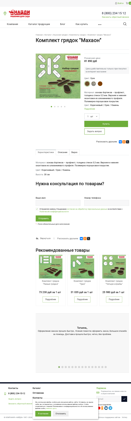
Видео (74, 152)
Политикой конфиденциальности (54, 212)
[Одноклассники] (123, 141)
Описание (62, 152)
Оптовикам (38, 393)
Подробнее (89, 109)
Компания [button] (12, 24)
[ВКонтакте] (120, 141)
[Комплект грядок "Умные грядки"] (50, 267)
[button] (100, 24)
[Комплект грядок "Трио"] (82, 267)
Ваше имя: (41, 198)
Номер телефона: (92, 198)
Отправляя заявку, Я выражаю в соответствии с (81, 210)
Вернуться (45, 238)
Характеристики (46, 152)
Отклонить (61, 413)
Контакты (13, 388)
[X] (127, 141)
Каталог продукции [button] (39, 24)
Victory (124, 417)
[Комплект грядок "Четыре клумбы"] (114, 267)
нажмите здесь (51, 408)
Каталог (37, 388)
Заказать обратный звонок (115, 17)
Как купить (82, 24)
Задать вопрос (14, 399)
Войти (121, 3)
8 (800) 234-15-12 (16, 393)
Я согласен (43, 413)
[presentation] (42, 78)
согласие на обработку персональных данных (87, 209)
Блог (62, 24)
